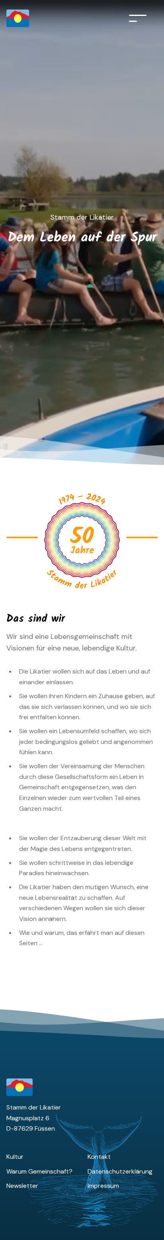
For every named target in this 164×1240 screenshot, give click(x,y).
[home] (27, 18)
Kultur (14, 1156)
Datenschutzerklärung (120, 1171)
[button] (137, 18)
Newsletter (22, 1186)
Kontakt (99, 1156)
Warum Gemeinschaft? (39, 1171)
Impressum (103, 1186)
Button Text (67, 500)
